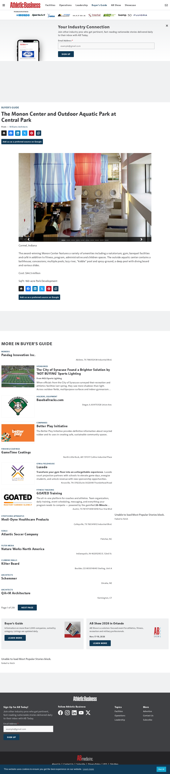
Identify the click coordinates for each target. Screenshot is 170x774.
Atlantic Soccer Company (19, 534)
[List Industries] (64, 15)
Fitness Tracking (45, 490)
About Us (56, 764)
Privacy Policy (94, 764)
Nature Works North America (22, 549)
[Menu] (3, 5)
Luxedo (42, 467)
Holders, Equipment (47, 396)
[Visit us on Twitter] (88, 712)
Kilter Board (10, 564)
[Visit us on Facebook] (60, 712)
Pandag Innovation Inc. (18, 355)
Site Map (114, 764)
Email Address (65, 40)
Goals (4, 530)
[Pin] (31, 133)
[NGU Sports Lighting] (109, 15)
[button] (29, 239)
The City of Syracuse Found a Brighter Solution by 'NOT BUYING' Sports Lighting (73, 371)
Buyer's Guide (10, 107)
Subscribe (80, 764)
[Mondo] (23, 15)
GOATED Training (49, 493)
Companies (42, 422)
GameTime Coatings (16, 452)
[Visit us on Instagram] (67, 712)
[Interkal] (94, 15)
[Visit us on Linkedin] (74, 712)
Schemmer (9, 578)
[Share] (11, 133)
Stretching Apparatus (12, 516)
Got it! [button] (161, 769)
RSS (105, 764)
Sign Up (66, 54)
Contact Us (68, 764)
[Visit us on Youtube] (81, 712)
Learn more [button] (88, 769)
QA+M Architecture (16, 593)
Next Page (27, 607)
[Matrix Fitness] (79, 15)
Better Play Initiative (52, 426)
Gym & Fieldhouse (46, 463)
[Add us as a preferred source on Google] (38, 133)
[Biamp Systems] (125, 15)
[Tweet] (24, 133)
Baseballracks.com (50, 400)
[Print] (4, 133)
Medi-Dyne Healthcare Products (25, 519)
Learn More (15, 638)
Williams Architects (18, 126)
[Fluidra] (140, 15)
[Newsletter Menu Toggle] (166, 5)
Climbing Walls (9, 560)
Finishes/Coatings (10, 449)
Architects (7, 575)
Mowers (5, 351)
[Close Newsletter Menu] (167, 25)
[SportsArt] (38, 15)
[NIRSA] (51, 15)
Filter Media (7, 545)
